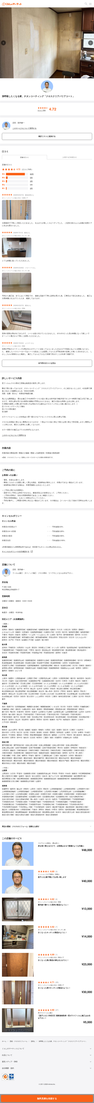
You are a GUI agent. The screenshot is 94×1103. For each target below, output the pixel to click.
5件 (31, 177)
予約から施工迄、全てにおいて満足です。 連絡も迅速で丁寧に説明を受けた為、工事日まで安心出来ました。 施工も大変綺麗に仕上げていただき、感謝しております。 (47, 296)
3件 (31, 181)
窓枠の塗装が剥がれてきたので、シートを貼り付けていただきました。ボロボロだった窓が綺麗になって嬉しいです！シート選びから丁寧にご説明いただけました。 (45, 334)
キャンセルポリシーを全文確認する (15, 551)
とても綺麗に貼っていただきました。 (16, 260)
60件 (32, 174)
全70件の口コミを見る (47, 363)
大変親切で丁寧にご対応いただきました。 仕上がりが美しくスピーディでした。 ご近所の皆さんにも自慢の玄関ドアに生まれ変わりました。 (47, 224)
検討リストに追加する (47, 136)
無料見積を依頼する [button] (47, 1098)
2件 (31, 188)
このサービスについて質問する (24, 128)
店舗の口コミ (24, 157)
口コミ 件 (42, 110)
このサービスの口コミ (69, 157)
